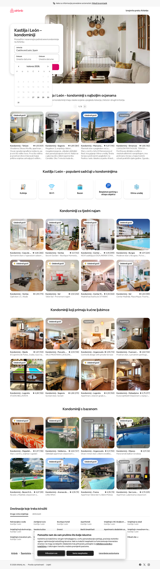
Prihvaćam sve (51, 553)
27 (33, 97)
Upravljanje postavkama (109, 553)
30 (48, 97)
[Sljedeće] (85, 106)
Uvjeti (48, 565)
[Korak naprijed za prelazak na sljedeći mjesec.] (48, 66)
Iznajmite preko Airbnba (137, 10)
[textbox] (25, 59)
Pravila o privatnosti (36, 565)
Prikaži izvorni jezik (99, 3)
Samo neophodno (80, 553)
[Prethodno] (75, 106)
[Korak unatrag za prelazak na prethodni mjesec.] (18, 66)
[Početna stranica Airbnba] (16, 11)
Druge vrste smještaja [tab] (19, 514)
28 (38, 97)
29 (43, 97)
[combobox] (36, 50)
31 (18, 102)
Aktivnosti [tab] (36, 514)
